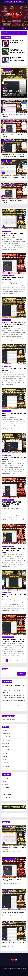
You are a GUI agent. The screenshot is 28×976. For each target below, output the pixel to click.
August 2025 (5, 750)
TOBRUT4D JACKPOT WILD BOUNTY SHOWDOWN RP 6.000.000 (13, 91)
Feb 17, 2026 (7, 96)
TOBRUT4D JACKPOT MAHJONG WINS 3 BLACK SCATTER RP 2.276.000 (13, 550)
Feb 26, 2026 (6, 237)
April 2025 (5, 763)
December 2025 (6, 737)
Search (5, 669)
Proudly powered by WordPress (10, 968)
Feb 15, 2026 (6, 599)
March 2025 (5, 766)
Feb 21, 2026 (6, 282)
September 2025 (6, 746)
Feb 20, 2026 (6, 328)
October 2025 (6, 743)
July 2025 (4, 753)
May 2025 (5, 759)
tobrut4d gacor (11, 70)
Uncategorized (6, 797)
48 (17, 660)
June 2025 (5, 756)
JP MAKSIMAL (5, 788)
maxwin (4, 791)
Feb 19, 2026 (6, 373)
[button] (21, 28)
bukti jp (4, 70)
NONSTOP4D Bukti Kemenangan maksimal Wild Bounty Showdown (17, 59)
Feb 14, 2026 (6, 643)
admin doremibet (16, 237)
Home (14, 973)
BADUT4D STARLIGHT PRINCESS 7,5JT (16, 41)
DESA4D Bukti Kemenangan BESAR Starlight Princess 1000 (17, 50)
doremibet (9, 101)
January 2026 (6, 733)
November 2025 (6, 740)
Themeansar (14, 970)
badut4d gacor (6, 778)
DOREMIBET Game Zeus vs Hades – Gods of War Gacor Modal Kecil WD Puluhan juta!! (13, 156)
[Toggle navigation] (18, 28)
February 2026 (6, 730)
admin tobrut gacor (17, 96)
